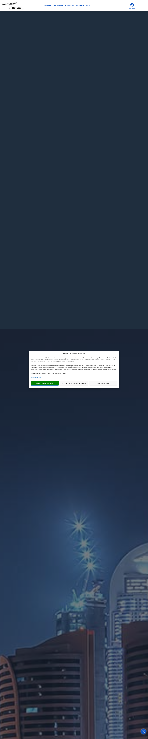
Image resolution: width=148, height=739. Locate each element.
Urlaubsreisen (58, 5)
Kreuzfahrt (80, 5)
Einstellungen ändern (103, 383)
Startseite (47, 5)
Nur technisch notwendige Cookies (74, 383)
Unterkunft (69, 5)
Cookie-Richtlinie (36, 377)
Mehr (88, 5)
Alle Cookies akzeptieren (44, 383)
